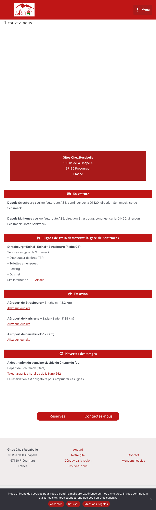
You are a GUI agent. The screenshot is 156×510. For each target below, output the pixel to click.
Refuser (73, 504)
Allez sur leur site (18, 308)
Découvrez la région (78, 460)
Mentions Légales (96, 504)
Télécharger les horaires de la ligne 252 (34, 373)
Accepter (56, 504)
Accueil (78, 449)
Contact (133, 455)
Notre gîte (78, 455)
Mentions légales (133, 460)
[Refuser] (151, 499)
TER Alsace (36, 280)
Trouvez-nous (78, 466)
